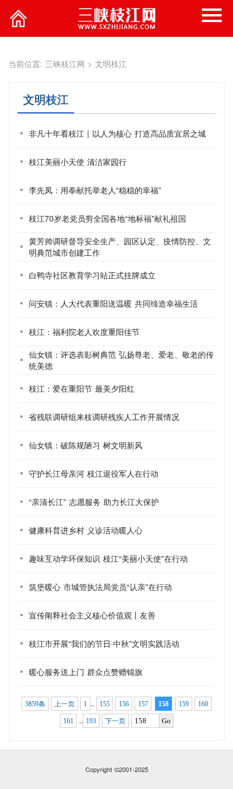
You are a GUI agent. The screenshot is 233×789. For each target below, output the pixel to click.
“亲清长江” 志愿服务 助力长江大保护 (94, 501)
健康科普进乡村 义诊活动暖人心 (86, 530)
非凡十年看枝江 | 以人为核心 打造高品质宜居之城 (117, 133)
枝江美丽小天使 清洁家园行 (78, 161)
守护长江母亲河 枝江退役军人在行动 (93, 473)
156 (124, 704)
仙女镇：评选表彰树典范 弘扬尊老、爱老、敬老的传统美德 (121, 360)
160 (203, 704)
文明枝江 (111, 63)
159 (184, 704)
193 (91, 721)
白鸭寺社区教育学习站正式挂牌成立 (92, 275)
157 (143, 704)
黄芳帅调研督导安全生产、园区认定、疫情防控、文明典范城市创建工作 (120, 246)
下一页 (115, 721)
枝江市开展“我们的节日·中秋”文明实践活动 (104, 643)
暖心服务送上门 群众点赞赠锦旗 (86, 671)
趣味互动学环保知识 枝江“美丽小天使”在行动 (108, 558)
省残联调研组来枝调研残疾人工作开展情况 (104, 416)
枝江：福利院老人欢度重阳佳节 (84, 331)
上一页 (64, 704)
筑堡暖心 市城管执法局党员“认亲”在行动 (100, 586)
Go (166, 720)
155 (105, 704)
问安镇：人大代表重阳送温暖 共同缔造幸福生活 (113, 303)
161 (68, 721)
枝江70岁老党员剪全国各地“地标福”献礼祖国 (107, 218)
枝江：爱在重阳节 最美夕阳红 (82, 388)
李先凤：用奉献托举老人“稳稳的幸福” (95, 190)
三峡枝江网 (65, 63)
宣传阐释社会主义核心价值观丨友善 (92, 615)
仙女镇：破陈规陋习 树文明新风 (86, 445)
